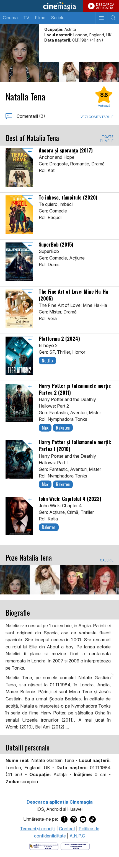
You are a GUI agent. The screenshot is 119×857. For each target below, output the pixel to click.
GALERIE (106, 560)
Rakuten (63, 427)
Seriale (57, 17)
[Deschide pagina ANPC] (43, 846)
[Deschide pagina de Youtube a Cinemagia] (83, 819)
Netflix (47, 360)
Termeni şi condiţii (37, 828)
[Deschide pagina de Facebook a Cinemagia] (64, 819)
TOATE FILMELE (106, 139)
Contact (67, 828)
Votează (104, 106)
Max (45, 427)
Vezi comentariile (97, 117)
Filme (40, 17)
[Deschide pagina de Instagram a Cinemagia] (73, 819)
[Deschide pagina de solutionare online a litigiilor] (75, 846)
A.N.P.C (77, 836)
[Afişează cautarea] (113, 18)
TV (26, 17)
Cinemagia (59, 6)
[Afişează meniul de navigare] (101, 18)
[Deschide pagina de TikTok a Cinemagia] (92, 819)
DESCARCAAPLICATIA (105, 6)
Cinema (10, 17)
